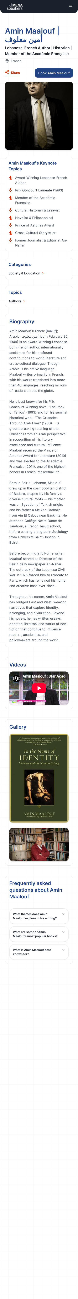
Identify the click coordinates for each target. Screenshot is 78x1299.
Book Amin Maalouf (54, 73)
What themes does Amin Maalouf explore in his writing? (35, 916)
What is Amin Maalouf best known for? (32, 952)
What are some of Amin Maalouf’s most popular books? (35, 934)
